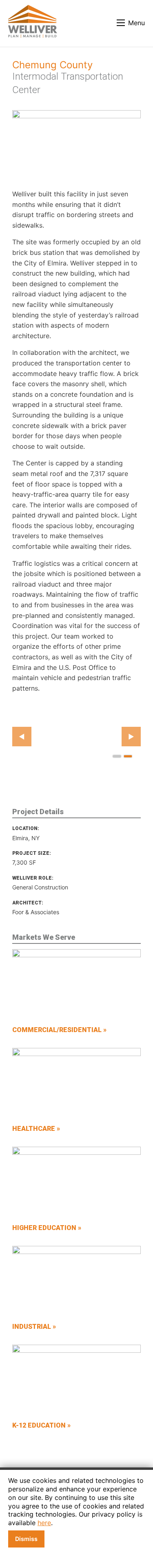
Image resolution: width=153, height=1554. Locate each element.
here (44, 1523)
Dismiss (26, 1538)
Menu (136, 23)
